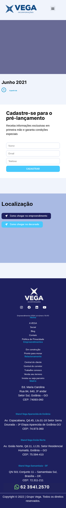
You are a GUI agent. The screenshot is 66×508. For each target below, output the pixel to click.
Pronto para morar (33, 353)
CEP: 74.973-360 (33, 428)
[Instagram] (21, 307)
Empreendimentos (33, 342)
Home (33, 317)
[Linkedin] (36, 307)
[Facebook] (29, 307)
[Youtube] (44, 307)
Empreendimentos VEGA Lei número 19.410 (33, 316)
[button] (52, 8)
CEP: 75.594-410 (33, 454)
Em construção (33, 349)
